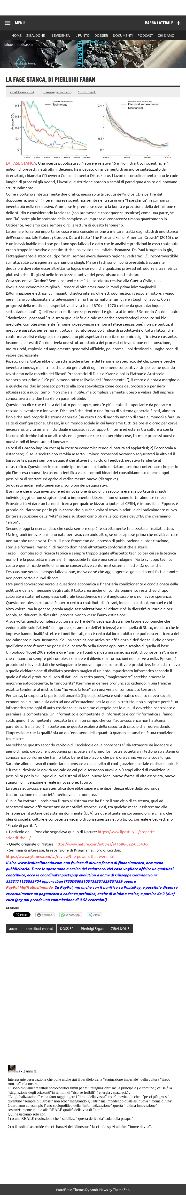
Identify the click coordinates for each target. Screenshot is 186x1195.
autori (13, 928)
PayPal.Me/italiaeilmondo (29, 887)
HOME (17, 35)
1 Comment (87, 92)
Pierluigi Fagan (92, 928)
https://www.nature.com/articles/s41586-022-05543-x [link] (101, 843)
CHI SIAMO (166, 35)
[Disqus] (93, 999)
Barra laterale (159, 22)
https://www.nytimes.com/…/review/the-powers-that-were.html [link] (61, 856)
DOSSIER (101, 35)
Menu (20, 22)
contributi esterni (39, 928)
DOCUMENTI (123, 35)
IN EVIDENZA (60, 35)
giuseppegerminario (56, 92)
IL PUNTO (82, 35)
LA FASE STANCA (21, 162)
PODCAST (145, 35)
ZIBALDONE (35, 35)
